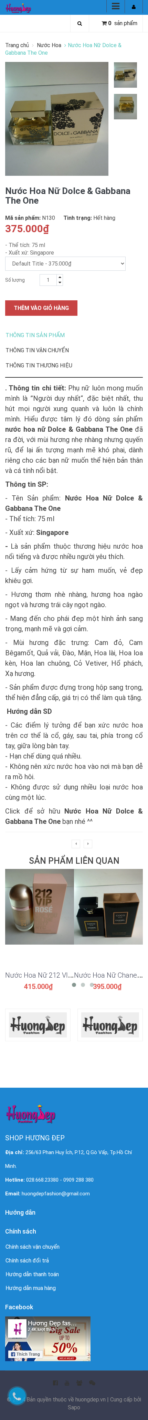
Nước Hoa (49, 45)
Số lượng (15, 280)
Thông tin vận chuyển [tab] (37, 350)
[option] (125, 75)
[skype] (92, 1380)
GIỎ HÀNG (39, 910)
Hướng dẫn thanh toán (32, 1274)
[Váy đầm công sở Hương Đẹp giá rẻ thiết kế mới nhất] (18, 7)
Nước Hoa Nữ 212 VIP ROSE (47, 975)
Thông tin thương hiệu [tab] (39, 365)
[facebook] (55, 1380)
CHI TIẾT (39, 927)
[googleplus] (79, 1380)
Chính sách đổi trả (27, 1260)
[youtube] (67, 1380)
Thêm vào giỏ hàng (41, 308)
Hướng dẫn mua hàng (31, 1288)
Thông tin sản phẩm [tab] (35, 335)
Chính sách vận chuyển (33, 1247)
